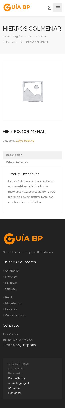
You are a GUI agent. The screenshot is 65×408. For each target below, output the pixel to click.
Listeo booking (25, 140)
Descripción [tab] (14, 155)
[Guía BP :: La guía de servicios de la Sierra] (17, 8)
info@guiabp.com (24, 345)
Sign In (49, 8)
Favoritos (11, 277)
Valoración (12, 271)
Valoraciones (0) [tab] (17, 162)
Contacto (11, 288)
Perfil (8, 297)
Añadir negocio (15, 315)
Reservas (11, 283)
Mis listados (13, 303)
